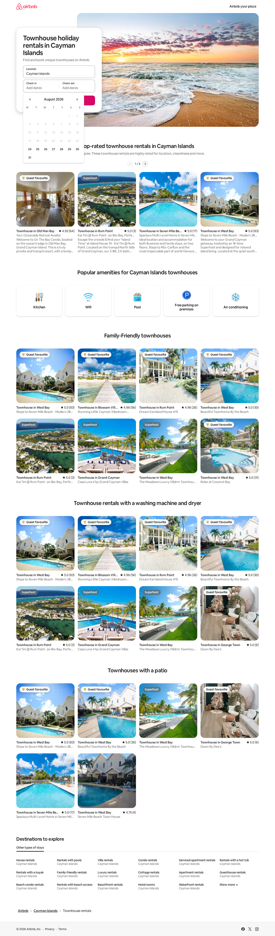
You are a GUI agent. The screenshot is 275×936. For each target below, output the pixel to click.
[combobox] (59, 73)
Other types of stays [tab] (30, 847)
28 (61, 149)
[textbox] (41, 87)
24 (29, 149)
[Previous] (130, 164)
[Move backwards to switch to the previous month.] (30, 99)
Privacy (49, 929)
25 (37, 149)
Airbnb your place (242, 6)
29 (69, 149)
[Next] (145, 164)
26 (45, 149)
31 (29, 157)
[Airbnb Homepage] (26, 6)
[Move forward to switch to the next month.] (77, 99)
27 (53, 149)
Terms (62, 929)
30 (77, 149)
